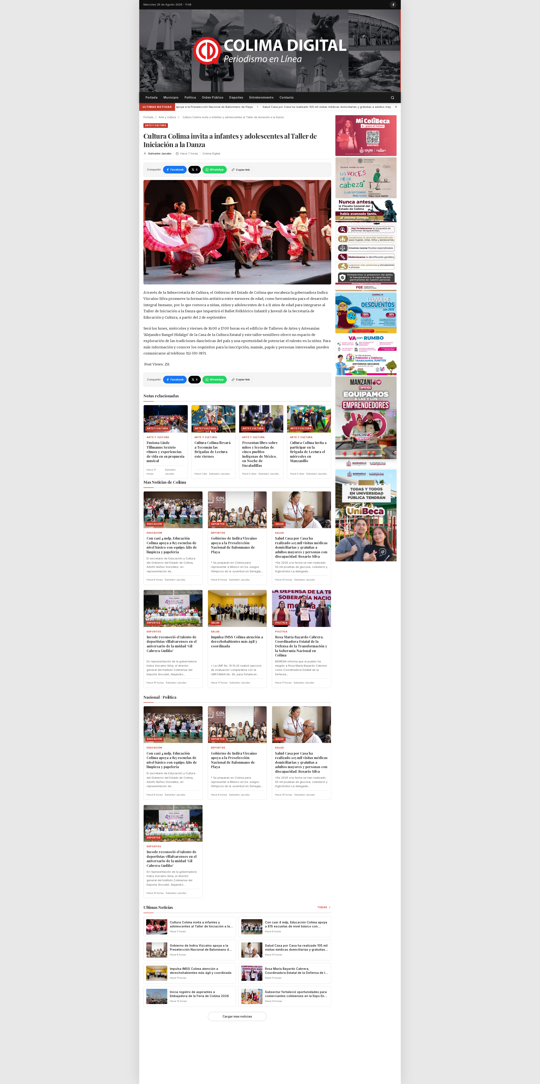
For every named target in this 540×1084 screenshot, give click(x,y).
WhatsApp (217, 169)
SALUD (279, 533)
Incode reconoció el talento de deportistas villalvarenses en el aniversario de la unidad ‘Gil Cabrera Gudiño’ (172, 644)
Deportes (236, 97)
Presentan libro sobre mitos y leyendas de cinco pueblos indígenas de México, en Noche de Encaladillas (260, 454)
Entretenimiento (261, 97)
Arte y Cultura (167, 117)
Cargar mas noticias (237, 1016)
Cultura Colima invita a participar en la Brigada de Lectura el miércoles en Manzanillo (308, 451)
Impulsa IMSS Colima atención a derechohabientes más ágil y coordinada (237, 641)
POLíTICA (281, 631)
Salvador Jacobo (159, 153)
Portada (152, 97)
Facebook (177, 169)
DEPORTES (218, 533)
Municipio (171, 97)
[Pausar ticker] (396, 107)
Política (190, 97)
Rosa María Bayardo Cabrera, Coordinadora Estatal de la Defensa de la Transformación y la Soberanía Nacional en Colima (301, 646)
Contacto (286, 97)
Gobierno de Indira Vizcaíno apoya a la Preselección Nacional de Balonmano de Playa (234, 545)
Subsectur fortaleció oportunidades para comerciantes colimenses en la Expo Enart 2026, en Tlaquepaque (296, 996)
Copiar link (243, 169)
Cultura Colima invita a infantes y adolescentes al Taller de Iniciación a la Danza (200, 926)
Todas (322, 907)
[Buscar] (392, 97)
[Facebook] (393, 4)
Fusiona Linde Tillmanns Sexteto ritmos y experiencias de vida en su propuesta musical (165, 451)
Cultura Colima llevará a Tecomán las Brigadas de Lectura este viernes (212, 449)
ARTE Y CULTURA (155, 125)
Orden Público (213, 97)
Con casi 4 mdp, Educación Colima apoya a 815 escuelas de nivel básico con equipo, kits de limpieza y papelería (172, 545)
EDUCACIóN (154, 533)
